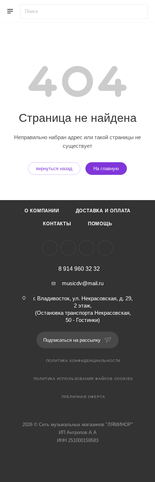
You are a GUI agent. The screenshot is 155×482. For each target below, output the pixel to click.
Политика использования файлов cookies (83, 379)
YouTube (86, 248)
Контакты (57, 223)
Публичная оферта (83, 397)
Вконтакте (50, 248)
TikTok (105, 248)
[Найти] (139, 11)
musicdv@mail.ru (82, 283)
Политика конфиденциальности (83, 361)
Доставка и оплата (103, 210)
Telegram (68, 248)
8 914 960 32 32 (79, 269)
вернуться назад (54, 168)
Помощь (100, 223)
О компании (42, 210)
